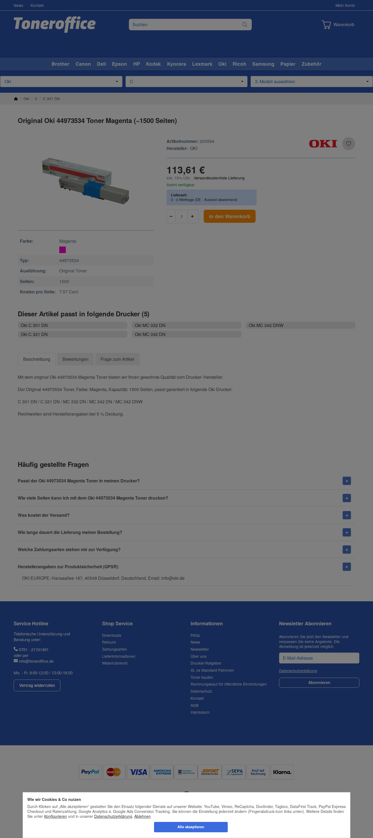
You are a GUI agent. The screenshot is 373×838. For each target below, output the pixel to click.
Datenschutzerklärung (113, 816)
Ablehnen (142, 816)
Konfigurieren (55, 816)
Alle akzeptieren (190, 826)
